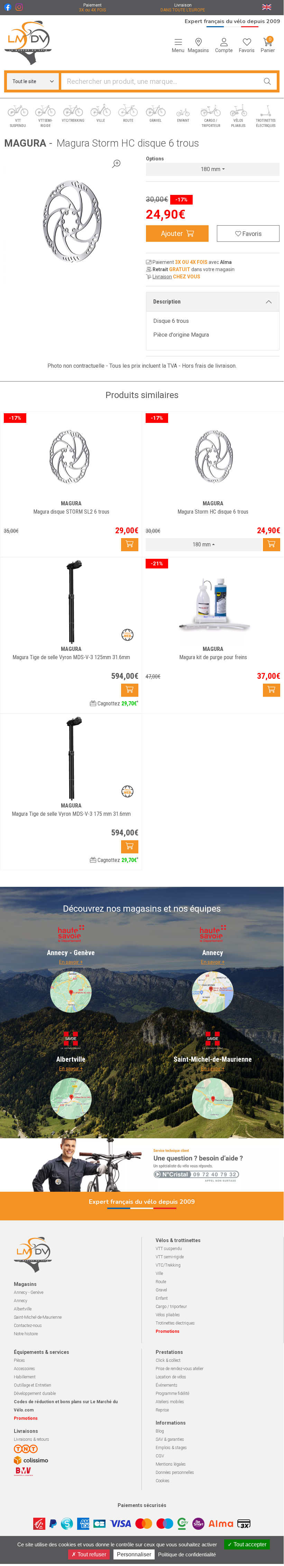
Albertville (22, 1309)
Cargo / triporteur (171, 1306)
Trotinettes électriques (175, 1323)
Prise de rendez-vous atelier (179, 1368)
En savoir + (71, 962)
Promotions (168, 1331)
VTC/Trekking (168, 1265)
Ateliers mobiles (170, 1401)
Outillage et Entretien (32, 1385)
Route (161, 1281)
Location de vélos (171, 1377)
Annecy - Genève (28, 1292)
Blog (160, 1431)
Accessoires (24, 1368)
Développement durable (35, 1393)
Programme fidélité (172, 1393)
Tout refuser (91, 1554)
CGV (160, 1456)
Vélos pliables (168, 1314)
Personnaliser (134, 1554)
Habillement (25, 1377)
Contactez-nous (28, 1325)
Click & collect (168, 1360)
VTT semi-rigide (170, 1257)
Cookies (163, 1480)
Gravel (161, 1290)
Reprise (162, 1410)
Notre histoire (26, 1333)
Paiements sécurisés (142, 1505)
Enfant (162, 1298)
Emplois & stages (171, 1447)
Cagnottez (117, 703)
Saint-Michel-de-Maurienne (38, 1317)
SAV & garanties (170, 1439)
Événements (166, 1385)
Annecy (20, 1300)
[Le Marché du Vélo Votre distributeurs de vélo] (35, 43)
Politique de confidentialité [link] (187, 1554)
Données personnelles (175, 1472)
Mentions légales (171, 1464)
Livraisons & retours (31, 1439)
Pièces (19, 1360)
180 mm (210, 169)
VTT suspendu (169, 1248)
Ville (159, 1273)
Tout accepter (249, 1544)
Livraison (162, 276)
